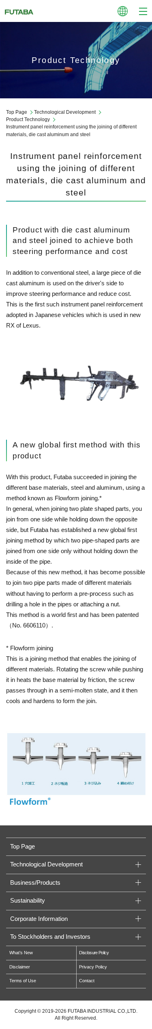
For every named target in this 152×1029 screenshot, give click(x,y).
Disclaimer (19, 966)
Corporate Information (39, 919)
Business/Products (35, 882)
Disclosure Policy (94, 952)
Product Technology (28, 119)
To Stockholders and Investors (50, 936)
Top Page (16, 112)
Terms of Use (22, 980)
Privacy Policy (93, 966)
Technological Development (65, 112)
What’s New (21, 952)
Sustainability (27, 900)
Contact (86, 980)
